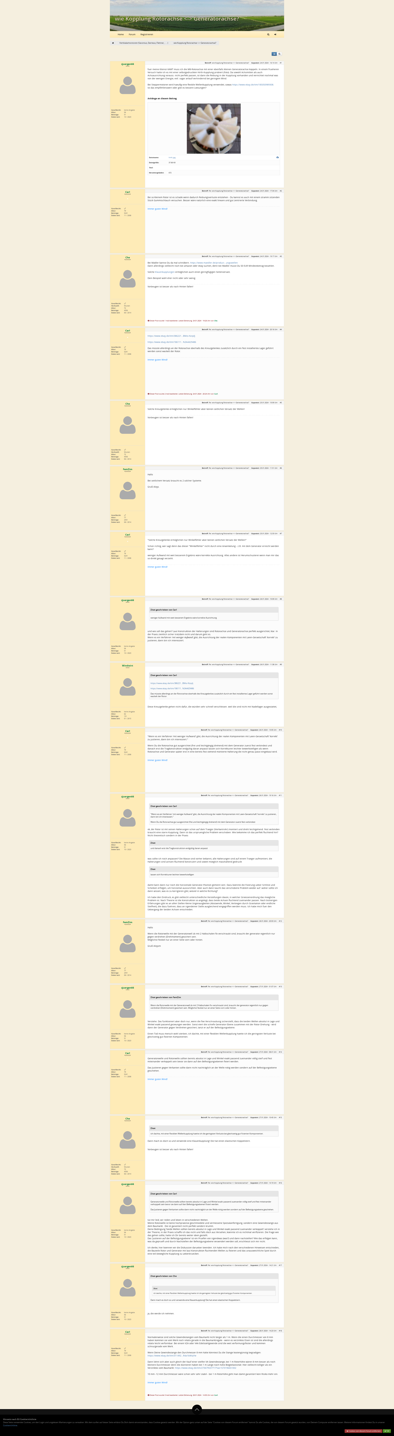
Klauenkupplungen (165, 271)
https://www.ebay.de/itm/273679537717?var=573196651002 (205, 1367)
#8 (281, 599)
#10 (280, 730)
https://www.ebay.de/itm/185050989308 (252, 84)
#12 (280, 921)
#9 (281, 664)
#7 (281, 533)
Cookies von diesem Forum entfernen (364, 1431)
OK (387, 1431)
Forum (132, 34)
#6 (281, 468)
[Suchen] (268, 34)
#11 (280, 795)
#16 (280, 1183)
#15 (280, 1117)
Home (121, 34)
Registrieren (147, 34)
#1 (281, 63)
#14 (280, 1052)
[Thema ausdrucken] (274, 54)
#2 (281, 191)
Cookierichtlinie (10, 1425)
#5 (281, 402)
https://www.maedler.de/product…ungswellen (214, 262)
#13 (280, 986)
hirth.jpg (172, 157)
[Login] (275, 34)
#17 (280, 1265)
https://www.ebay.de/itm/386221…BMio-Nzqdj (171, 335)
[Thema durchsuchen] (279, 54)
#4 (281, 329)
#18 (280, 1331)
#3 (281, 256)
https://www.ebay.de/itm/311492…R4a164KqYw (172, 1355)
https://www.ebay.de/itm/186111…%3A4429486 (172, 342)
